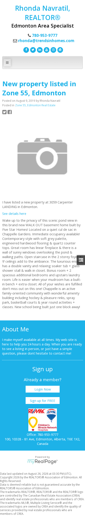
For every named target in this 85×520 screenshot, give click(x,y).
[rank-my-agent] (59, 49)
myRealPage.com (42, 462)
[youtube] (46, 49)
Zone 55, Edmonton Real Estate (35, 105)
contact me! (62, 353)
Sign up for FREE (42, 400)
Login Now (42, 389)
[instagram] (52, 49)
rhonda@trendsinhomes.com (46, 40)
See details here (14, 213)
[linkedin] (39, 49)
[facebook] (25, 49)
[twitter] (32, 49)
